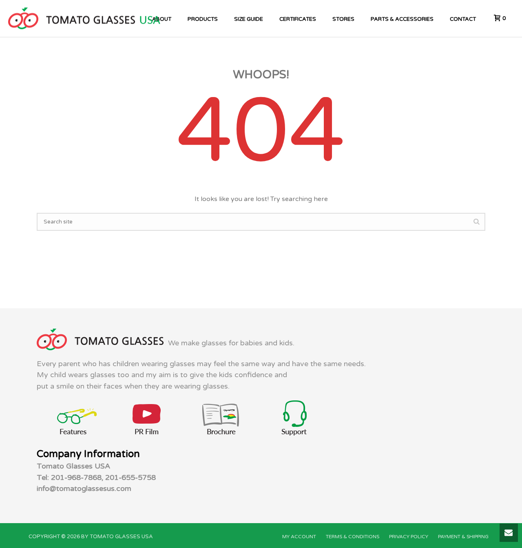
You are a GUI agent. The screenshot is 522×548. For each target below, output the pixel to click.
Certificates (297, 19)
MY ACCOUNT (299, 536)
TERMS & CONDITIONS (352, 536)
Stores (343, 19)
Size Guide (248, 19)
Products (203, 19)
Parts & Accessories (402, 19)
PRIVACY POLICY (408, 536)
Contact (463, 19)
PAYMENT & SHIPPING (463, 536)
